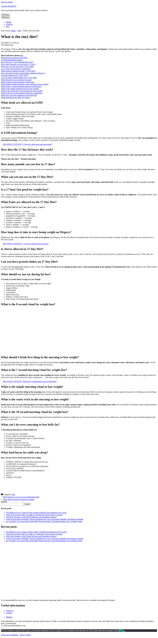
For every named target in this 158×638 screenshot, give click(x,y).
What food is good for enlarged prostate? (19, 499)
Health (8, 22)
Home (13, 31)
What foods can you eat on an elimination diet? (21, 497)
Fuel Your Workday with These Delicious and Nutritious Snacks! (31, 517)
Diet (7, 26)
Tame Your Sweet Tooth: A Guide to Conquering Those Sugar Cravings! (34, 515)
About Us (10, 611)
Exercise (9, 24)
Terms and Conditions (9, 635)
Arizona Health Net (8, 6)
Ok (121, 630)
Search (27, 504)
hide (21, 55)
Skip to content (7, 2)
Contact (9, 613)
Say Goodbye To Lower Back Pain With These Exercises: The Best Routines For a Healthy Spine (44, 521)
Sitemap (9, 617)
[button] (2, 628)
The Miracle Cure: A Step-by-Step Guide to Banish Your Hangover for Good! (36, 513)
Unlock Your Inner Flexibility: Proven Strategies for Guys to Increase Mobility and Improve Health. (44, 519)
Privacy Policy (25, 635)
